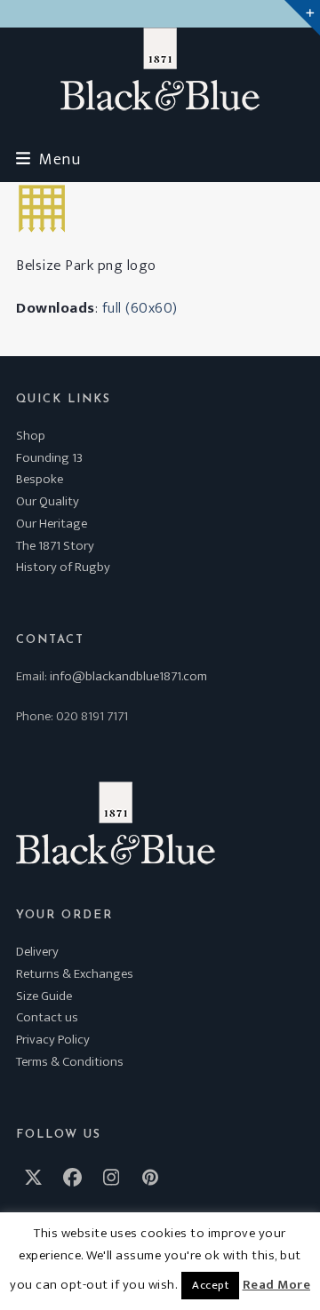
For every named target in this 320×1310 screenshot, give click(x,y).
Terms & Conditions (70, 1062)
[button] (48, 159)
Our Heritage (51, 523)
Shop (30, 436)
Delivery (37, 952)
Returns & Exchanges (74, 974)
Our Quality (47, 501)
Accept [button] (210, 1285)
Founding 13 (49, 458)
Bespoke (39, 479)
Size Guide (44, 996)
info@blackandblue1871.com (128, 676)
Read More (277, 1285)
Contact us (47, 1017)
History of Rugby (63, 567)
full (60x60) (140, 308)
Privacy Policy (53, 1039)
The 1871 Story (55, 546)
